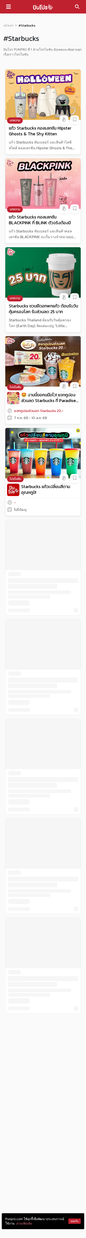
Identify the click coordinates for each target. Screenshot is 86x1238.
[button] (64, 119)
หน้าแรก (8, 25)
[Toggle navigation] (8, 6)
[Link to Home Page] (43, 7)
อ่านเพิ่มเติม (24, 1223)
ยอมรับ (75, 1221)
